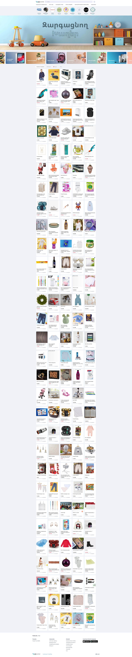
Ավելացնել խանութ (52, 642)
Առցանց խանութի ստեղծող (71, 640)
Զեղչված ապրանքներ (36, 640)
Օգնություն (51, 645)
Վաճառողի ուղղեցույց (53, 640)
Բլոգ (67, 650)
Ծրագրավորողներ (69, 647)
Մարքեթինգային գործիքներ (54, 644)
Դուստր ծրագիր (69, 645)
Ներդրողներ (68, 649)
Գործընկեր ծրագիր (69, 644)
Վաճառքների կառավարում (70, 642)
